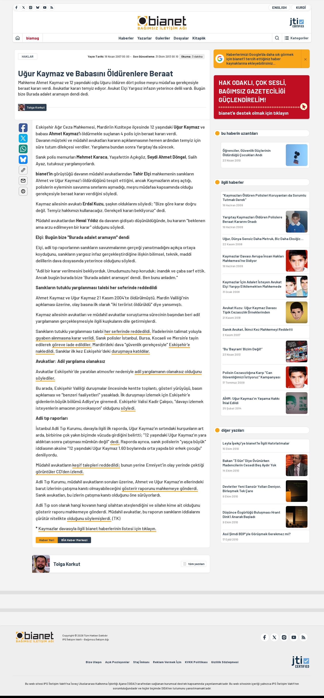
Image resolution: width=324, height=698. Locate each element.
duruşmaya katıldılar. (131, 351)
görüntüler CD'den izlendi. (60, 471)
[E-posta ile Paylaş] (23, 180)
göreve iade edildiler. (71, 344)
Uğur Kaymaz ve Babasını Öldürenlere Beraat (95, 73)
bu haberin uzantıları (239, 133)
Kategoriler (299, 38)
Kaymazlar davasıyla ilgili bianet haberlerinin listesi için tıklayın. (97, 528)
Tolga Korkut (66, 564)
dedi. (115, 441)
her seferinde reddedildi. (127, 331)
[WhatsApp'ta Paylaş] (23, 148)
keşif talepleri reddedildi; (96, 464)
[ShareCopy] (23, 170)
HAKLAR (28, 56)
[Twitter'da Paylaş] (23, 138)
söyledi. (128, 408)
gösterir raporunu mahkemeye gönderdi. (160, 488)
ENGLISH (279, 7)
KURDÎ (301, 7)
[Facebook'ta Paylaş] (23, 127)
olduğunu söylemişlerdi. (89, 518)
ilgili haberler (232, 182)
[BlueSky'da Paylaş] (23, 159)
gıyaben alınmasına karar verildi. (65, 337)
